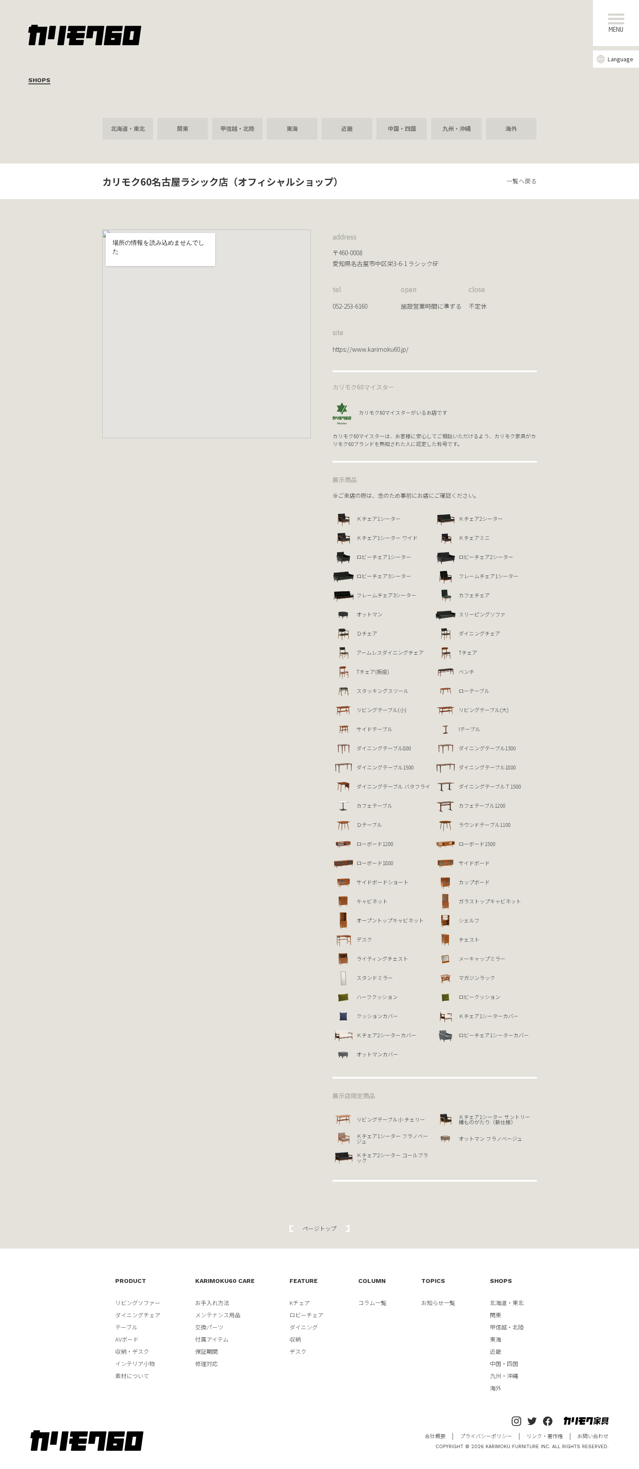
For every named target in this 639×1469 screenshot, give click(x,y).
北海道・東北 (128, 128)
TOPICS (433, 1280)
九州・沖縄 (457, 128)
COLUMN (372, 1280)
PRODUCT (130, 1280)
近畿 (347, 128)
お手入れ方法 (212, 1303)
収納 (295, 1339)
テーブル (126, 1327)
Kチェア (300, 1303)
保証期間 (206, 1351)
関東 (182, 128)
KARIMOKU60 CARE (225, 1280)
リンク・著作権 (544, 1435)
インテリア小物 (135, 1363)
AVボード (127, 1339)
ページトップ (319, 1228)
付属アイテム (212, 1339)
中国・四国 (402, 128)
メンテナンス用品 (217, 1315)
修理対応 (206, 1363)
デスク (298, 1351)
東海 (292, 128)
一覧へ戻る (521, 181)
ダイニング (304, 1327)
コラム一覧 (372, 1303)
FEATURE (304, 1280)
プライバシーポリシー (486, 1435)
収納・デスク (132, 1351)
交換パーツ (209, 1327)
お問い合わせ (593, 1435)
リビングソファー (137, 1303)
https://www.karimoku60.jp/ (371, 349)
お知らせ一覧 (438, 1303)
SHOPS (501, 1280)
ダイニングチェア (137, 1315)
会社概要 (435, 1435)
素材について (132, 1376)
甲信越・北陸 (237, 128)
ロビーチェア (306, 1315)
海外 (511, 128)
